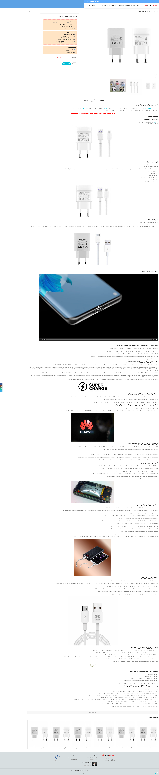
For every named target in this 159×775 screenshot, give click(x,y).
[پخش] (156, 340)
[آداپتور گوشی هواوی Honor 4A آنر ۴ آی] (82, 734)
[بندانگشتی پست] (94, 764)
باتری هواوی (85, 108)
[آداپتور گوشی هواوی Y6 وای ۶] (60, 734)
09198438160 (110, 759)
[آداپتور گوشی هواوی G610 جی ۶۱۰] (104, 734)
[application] (98, 307)
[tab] (101, 100)
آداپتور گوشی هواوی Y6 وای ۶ (60, 748)
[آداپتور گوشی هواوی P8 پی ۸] (38, 734)
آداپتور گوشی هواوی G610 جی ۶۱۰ (104, 748)
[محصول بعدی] (28, 11)
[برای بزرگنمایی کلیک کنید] (155, 75)
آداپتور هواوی (152, 11)
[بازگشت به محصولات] (29, 11)
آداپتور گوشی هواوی (149, 108)
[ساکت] (42, 340)
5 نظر (85, 765)
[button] (98, 307)
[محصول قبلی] (31, 11)
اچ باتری (117, 110)
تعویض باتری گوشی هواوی (92, 757)
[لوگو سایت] (150, 5)
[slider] (99, 339)
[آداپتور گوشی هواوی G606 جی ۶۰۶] (125, 734)
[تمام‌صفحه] (40, 340)
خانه (157, 11)
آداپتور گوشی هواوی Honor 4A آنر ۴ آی (81, 748)
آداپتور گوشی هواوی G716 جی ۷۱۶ (147, 748)
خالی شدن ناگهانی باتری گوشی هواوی (86, 763)
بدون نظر (91, 759)
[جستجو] (90, 5)
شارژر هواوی (106, 108)
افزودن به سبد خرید (66, 63)
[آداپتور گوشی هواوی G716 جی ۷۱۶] (147, 734)
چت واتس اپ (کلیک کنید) (110, 760)
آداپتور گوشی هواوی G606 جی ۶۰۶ (125, 748)
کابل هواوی (156, 122)
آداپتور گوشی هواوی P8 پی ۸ (38, 748)
